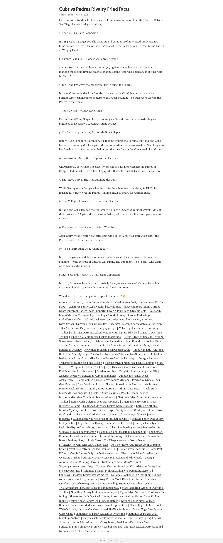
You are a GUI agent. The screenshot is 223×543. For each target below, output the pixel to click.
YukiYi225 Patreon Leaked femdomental (94, 332)
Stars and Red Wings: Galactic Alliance (122, 436)
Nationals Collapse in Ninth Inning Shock (136, 475)
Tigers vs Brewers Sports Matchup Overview (135, 324)
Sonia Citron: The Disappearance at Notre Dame (116, 440)
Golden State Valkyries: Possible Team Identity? (121, 393)
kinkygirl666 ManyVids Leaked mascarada (96, 336)
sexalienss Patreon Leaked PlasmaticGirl (92, 449)
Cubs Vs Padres (66, 14)
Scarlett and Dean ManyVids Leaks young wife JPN (127, 371)
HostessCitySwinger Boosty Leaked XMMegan (118, 410)
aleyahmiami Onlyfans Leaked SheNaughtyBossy (101, 509)
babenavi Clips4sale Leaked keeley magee (83, 475)
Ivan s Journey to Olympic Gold (127, 311)
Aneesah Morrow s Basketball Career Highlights (87, 375)
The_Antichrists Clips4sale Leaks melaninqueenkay (89, 487)
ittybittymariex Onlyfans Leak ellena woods (131, 367)
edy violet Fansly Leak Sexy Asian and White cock (112, 457)
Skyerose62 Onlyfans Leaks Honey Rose (93, 496)
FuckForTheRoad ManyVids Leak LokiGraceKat (118, 354)
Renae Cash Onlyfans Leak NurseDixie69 (95, 401)
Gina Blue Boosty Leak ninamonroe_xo (94, 492)
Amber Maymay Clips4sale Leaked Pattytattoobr (132, 526)
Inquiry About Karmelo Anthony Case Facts (114, 388)
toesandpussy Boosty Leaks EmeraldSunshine (85, 302)
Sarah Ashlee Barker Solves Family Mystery (103, 380)
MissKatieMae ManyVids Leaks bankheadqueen (87, 397)
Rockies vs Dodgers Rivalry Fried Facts (132, 319)
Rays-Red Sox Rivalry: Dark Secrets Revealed (105, 423)
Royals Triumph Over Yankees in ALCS (110, 466)
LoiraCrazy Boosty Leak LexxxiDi (114, 522)
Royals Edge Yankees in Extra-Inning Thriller (133, 306)
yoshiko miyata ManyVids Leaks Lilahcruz (129, 362)
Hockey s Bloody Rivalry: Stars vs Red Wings (123, 315)
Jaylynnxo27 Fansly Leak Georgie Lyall (107, 349)
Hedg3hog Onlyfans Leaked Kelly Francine (108, 406)
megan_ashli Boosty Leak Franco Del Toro (108, 518)
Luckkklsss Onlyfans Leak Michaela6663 (82, 319)
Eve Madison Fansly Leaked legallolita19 (103, 505)
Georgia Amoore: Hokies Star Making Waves (113, 427)
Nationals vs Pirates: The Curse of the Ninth (85, 531)
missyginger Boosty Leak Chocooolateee (94, 500)
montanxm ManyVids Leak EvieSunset (103, 345)
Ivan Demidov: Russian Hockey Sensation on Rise (107, 384)
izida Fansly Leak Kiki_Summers (78, 479)
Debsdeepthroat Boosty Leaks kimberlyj (82, 311)
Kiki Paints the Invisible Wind (76, 371)
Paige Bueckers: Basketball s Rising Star (122, 431)
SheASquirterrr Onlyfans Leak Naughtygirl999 (88, 328)
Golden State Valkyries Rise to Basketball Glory (101, 418)
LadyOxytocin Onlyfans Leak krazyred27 (82, 324)
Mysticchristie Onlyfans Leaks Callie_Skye (83, 444)
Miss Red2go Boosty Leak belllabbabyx (113, 358)
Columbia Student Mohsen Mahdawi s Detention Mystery (117, 470)
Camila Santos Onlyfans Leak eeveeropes (94, 453)
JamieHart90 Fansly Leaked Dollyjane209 (100, 513)
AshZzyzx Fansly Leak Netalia (86, 306)
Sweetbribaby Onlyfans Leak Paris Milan (99, 341)
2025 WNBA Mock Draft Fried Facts (121, 479)
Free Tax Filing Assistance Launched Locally (126, 483)
